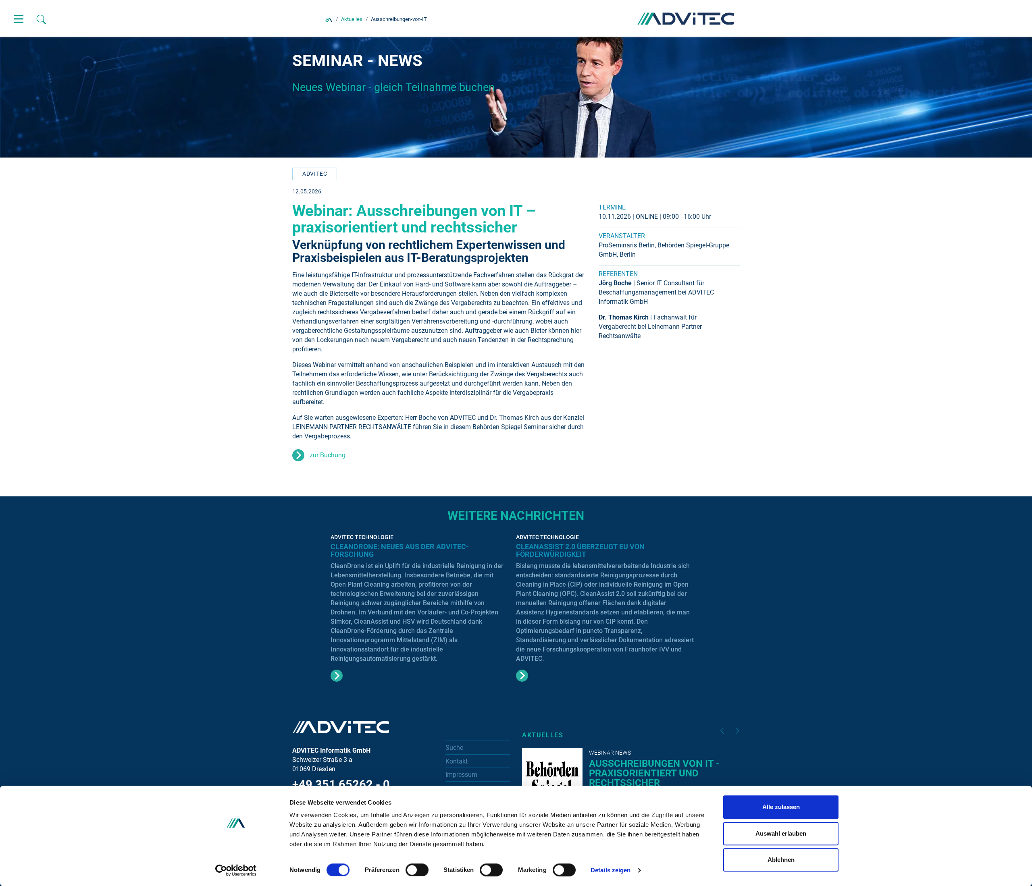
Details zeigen (610, 870)
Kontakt (456, 761)
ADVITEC (314, 173)
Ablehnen (781, 859)
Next (737, 731)
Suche (454, 747)
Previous (722, 731)
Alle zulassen (781, 806)
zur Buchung (327, 455)
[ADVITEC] (329, 19)
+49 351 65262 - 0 (341, 784)
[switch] (417, 869)
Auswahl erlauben (780, 833)
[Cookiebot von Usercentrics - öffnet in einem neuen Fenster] (236, 870)
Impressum (461, 774)
